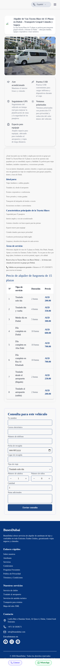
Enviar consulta (30, 507)
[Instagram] (11, 641)
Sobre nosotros (9, 554)
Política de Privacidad (12, 574)
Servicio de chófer (10, 590)
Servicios (7, 562)
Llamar (16, 663)
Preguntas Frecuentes (11, 570)
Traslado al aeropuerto (12, 594)
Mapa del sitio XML (11, 606)
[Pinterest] (18, 641)
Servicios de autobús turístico (15, 598)
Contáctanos (8, 566)
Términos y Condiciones (13, 578)
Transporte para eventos (12, 602)
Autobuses (7, 558)
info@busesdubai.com (16, 632)
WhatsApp (44, 663)
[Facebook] (5, 641)
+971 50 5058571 (15, 627)
